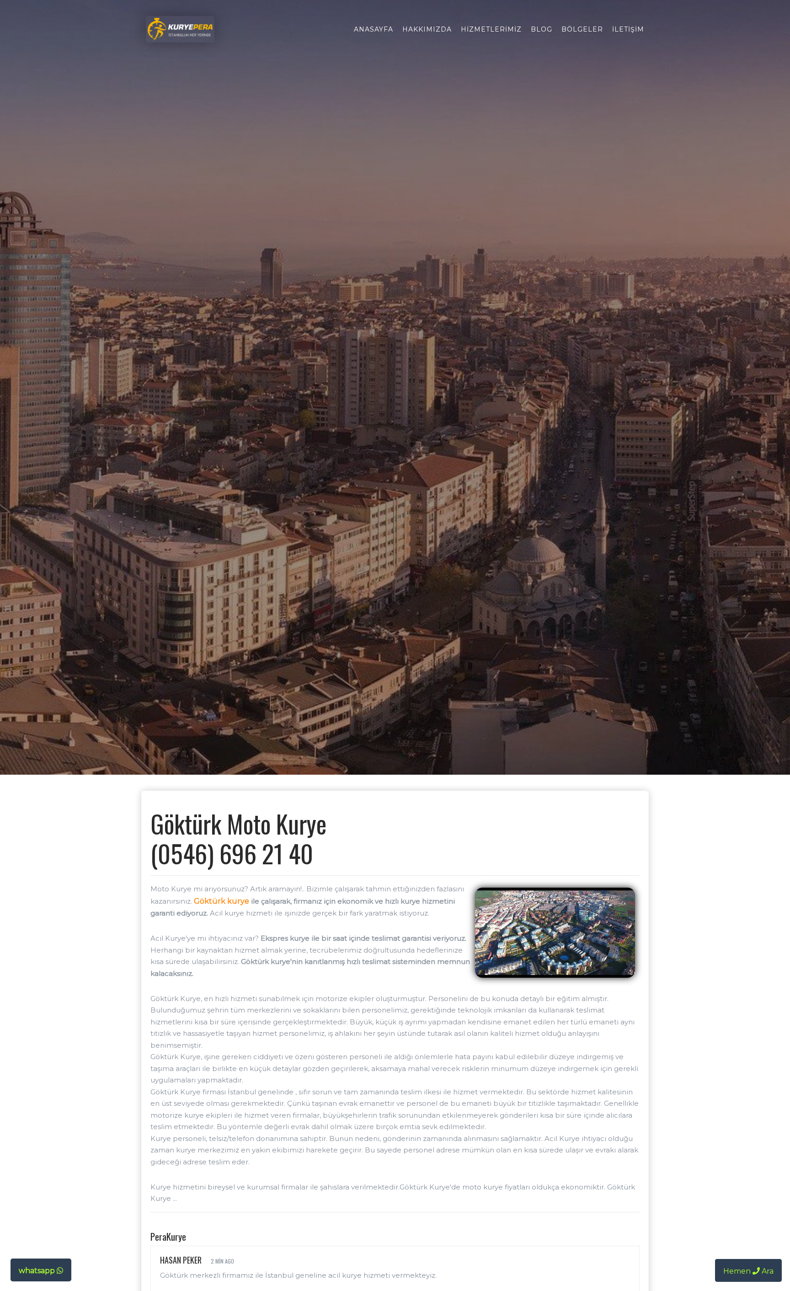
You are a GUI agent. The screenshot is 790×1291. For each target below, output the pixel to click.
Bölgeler (582, 29)
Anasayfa (373, 29)
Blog (541, 29)
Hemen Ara (748, 1271)
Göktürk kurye (221, 901)
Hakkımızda (427, 29)
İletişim (628, 29)
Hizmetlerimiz (491, 29)
